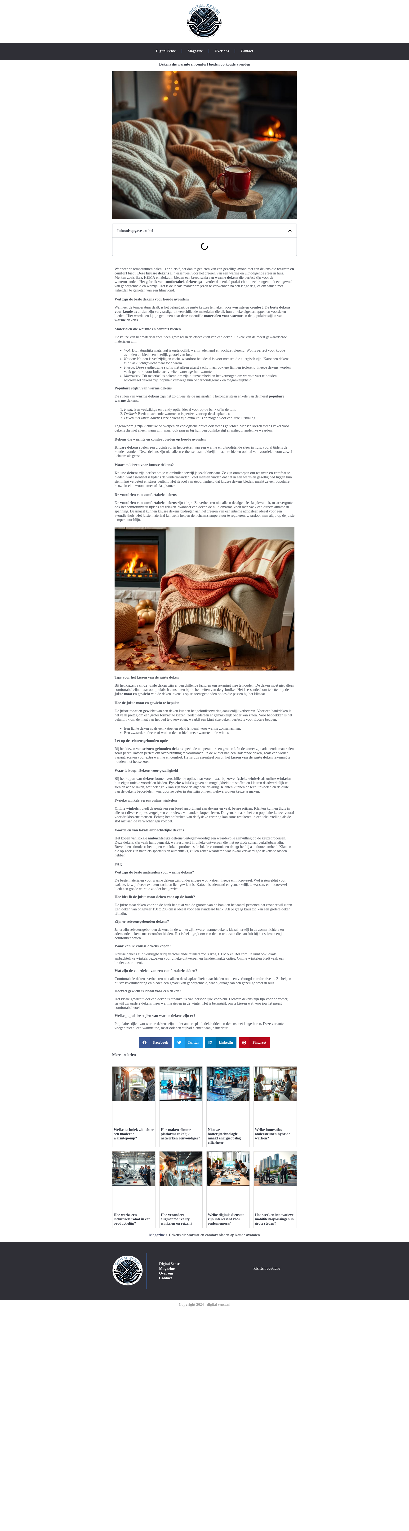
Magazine (195, 51)
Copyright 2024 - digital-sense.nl (204, 1304)
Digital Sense (166, 51)
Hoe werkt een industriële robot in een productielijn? (132, 1219)
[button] (290, 231)
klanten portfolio (266, 1268)
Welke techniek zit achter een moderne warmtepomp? (134, 1134)
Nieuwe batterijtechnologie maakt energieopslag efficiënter (224, 1136)
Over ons (222, 51)
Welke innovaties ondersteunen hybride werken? (272, 1134)
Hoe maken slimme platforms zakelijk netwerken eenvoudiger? (180, 1134)
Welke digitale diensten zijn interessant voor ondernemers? (226, 1219)
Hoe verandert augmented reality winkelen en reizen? (176, 1219)
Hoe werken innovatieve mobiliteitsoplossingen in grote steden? (274, 1219)
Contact (247, 51)
